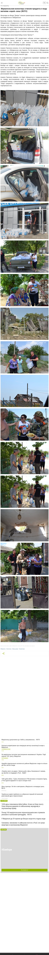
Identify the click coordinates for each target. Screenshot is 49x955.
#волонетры (8, 649)
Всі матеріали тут (24, 870)
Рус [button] (44, 2)
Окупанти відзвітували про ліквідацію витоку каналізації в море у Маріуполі (23, 746)
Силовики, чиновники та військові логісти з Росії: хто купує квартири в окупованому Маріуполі (23, 824)
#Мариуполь (3, 649)
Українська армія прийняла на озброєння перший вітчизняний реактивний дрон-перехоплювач (22, 795)
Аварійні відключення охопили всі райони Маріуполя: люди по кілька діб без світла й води (24, 764)
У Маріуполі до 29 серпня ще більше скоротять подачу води (23, 819)
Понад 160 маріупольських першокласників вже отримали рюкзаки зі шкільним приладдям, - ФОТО (23, 813)
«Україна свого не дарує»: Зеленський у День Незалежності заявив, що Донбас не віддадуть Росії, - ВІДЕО (23, 772)
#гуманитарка (22, 649)
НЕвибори (7, 849)
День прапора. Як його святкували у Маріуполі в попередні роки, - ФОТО (23, 787)
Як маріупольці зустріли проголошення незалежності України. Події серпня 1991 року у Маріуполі (24, 755)
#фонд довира (15, 649)
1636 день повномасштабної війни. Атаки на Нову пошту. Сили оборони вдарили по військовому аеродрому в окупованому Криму (23, 806)
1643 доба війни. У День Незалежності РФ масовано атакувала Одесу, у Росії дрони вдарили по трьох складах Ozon (24, 780)
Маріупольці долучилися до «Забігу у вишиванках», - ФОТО (21, 740)
